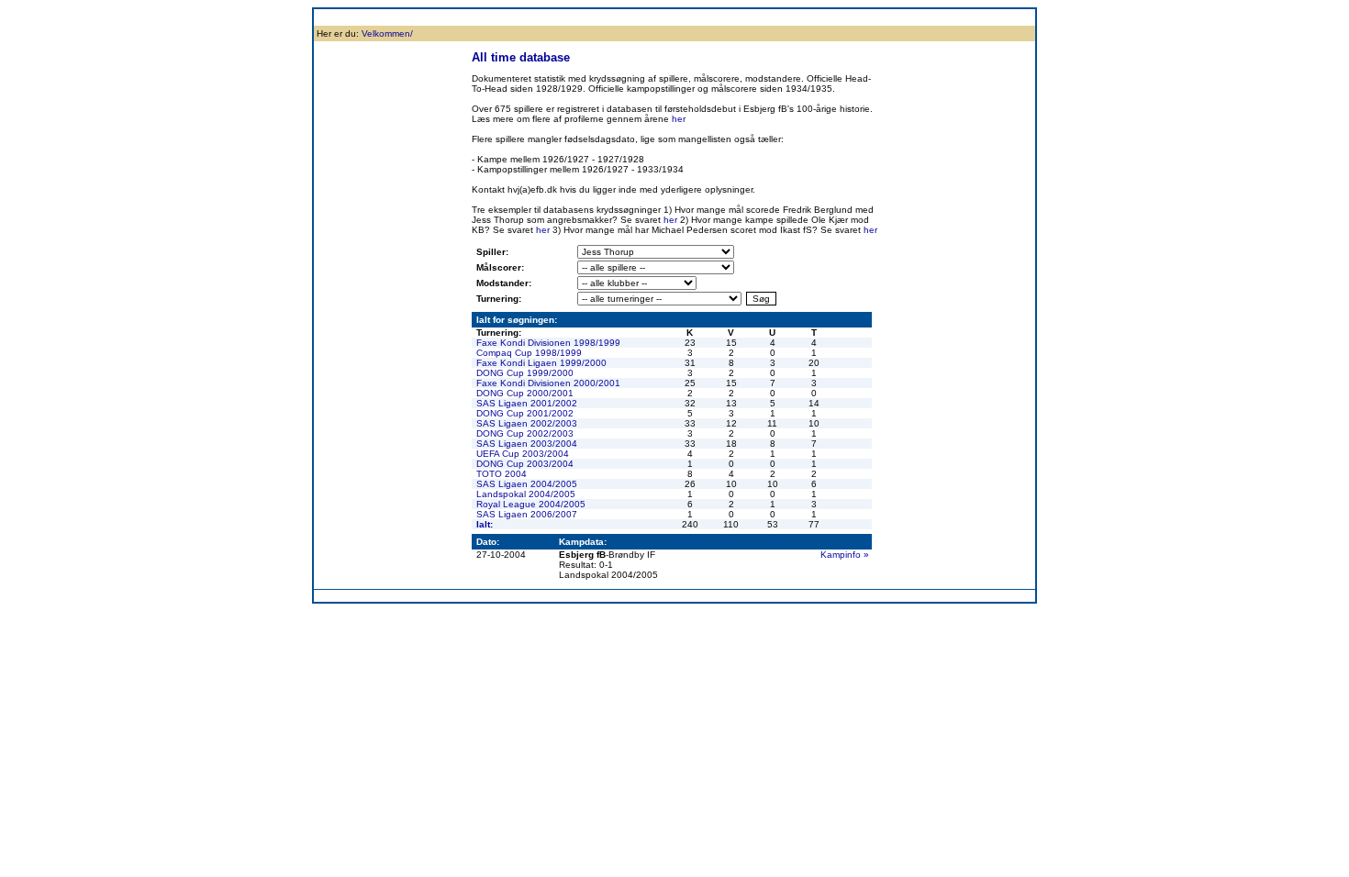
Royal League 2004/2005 (530, 504)
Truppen (467, 17)
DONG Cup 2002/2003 (525, 433)
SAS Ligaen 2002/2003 (526, 423)
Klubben (378, 17)
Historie (423, 17)
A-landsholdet (832, 17)
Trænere (950, 17)
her (679, 119)
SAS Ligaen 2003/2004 (526, 443)
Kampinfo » (844, 555)
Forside (334, 17)
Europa (776, 17)
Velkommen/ (387, 33)
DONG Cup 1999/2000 (525, 373)
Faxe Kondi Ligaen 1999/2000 (541, 363)
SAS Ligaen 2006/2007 (526, 514)
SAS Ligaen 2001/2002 (526, 403)
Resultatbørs (523, 17)
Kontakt (995, 17)
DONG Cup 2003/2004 (525, 464)
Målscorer (633, 17)
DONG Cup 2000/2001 (525, 393)
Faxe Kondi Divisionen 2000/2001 (548, 383)
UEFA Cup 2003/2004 (522, 454)
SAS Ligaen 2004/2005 (526, 484)
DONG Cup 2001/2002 (525, 413)
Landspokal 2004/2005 (525, 494)
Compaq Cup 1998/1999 (529, 353)
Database (581, 17)
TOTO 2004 (501, 474)
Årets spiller (897, 17)
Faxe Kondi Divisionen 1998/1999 (548, 343)
